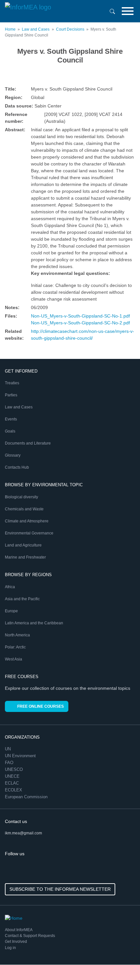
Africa (10, 587)
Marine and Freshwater (25, 557)
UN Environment (21, 755)
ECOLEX (14, 790)
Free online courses (40, 706)
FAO (10, 762)
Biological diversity (21, 497)
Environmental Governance (29, 533)
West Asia (13, 659)
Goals (10, 431)
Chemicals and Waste (24, 509)
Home (10, 29)
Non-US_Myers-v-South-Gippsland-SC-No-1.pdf (80, 316)
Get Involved (16, 941)
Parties (11, 395)
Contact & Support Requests (30, 935)
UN (8, 748)
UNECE (13, 776)
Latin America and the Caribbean (34, 623)
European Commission (27, 796)
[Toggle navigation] (127, 11)
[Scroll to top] (121, 946)
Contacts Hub (17, 467)
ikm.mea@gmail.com (23, 833)
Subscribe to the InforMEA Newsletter (60, 889)
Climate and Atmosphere (27, 521)
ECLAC (12, 783)
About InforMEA (19, 930)
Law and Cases (35, 29)
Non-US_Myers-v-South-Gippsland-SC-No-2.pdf (80, 322)
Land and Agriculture (23, 545)
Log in (10, 947)
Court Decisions (70, 29)
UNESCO (14, 769)
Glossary (13, 455)
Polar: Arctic (15, 647)
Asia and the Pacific (22, 599)
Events (11, 419)
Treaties (12, 383)
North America (17, 635)
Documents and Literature (28, 443)
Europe (11, 611)
